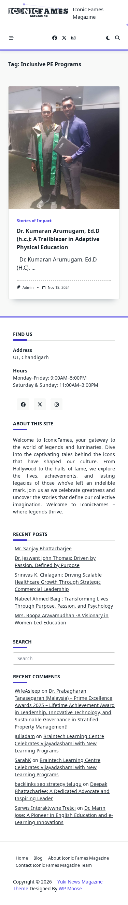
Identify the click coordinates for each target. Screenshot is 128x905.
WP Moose (70, 888)
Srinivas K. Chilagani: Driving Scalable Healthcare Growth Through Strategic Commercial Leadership (58, 581)
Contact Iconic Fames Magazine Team (54, 865)
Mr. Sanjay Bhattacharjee (43, 548)
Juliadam (25, 736)
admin (28, 287)
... (33, 267)
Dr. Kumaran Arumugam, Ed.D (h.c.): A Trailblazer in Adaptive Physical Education (58, 239)
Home (22, 858)
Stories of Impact (34, 221)
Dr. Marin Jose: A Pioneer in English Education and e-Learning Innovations (64, 815)
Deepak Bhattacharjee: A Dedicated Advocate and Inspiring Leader (62, 791)
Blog (38, 858)
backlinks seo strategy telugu (48, 784)
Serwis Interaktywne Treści (45, 808)
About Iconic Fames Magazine (78, 858)
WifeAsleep (27, 691)
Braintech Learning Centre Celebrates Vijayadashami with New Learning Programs (59, 743)
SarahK (23, 760)
